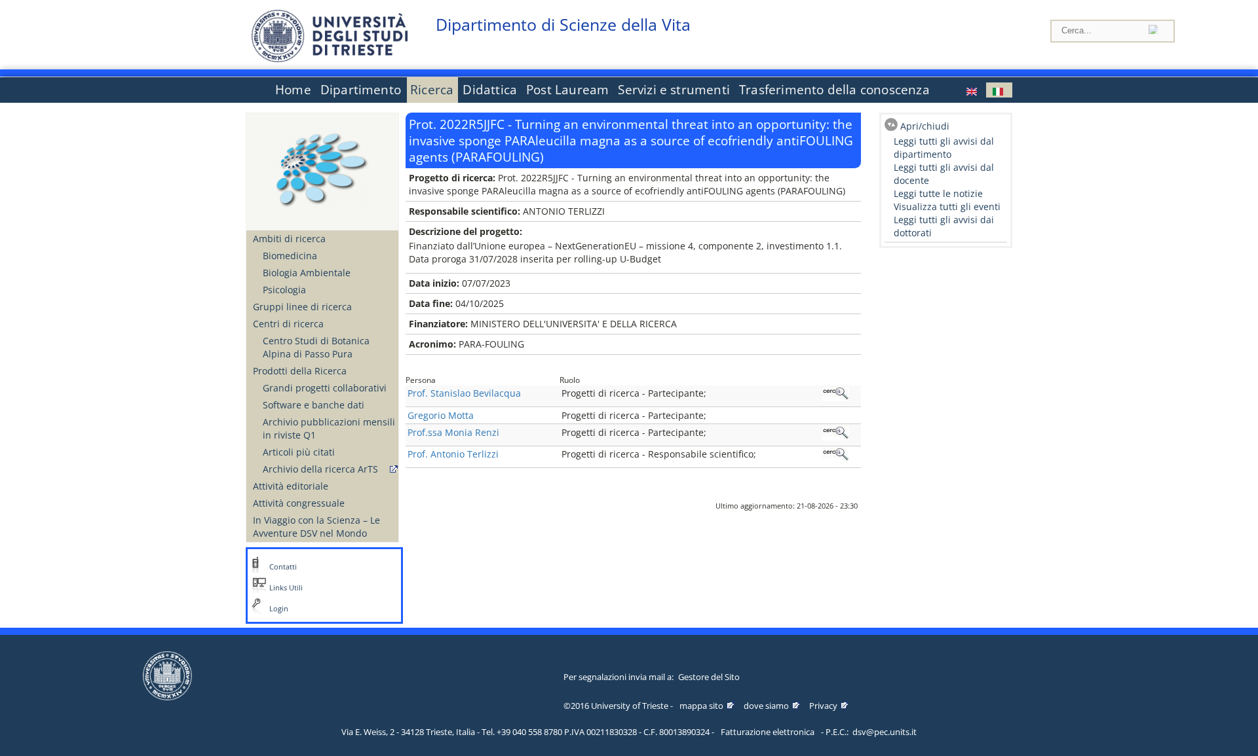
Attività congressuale (299, 503)
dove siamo (766, 705)
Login (278, 608)
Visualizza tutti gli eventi (947, 206)
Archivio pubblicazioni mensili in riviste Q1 (329, 428)
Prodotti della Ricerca (300, 371)
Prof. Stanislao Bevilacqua (464, 393)
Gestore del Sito (709, 677)
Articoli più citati (299, 452)
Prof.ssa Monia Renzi (453, 432)
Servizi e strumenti (674, 89)
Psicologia (284, 289)
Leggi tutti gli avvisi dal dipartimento (944, 147)
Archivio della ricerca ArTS (320, 469)
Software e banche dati (313, 405)
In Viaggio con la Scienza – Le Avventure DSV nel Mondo (316, 526)
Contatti (283, 566)
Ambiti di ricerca (289, 238)
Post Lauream (567, 89)
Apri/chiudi (924, 126)
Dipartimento (360, 89)
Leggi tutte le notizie (938, 193)
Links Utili (286, 587)
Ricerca (431, 89)
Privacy (823, 705)
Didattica (490, 89)
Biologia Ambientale (307, 272)
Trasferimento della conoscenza (834, 89)
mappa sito (701, 705)
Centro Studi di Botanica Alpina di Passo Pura (316, 347)
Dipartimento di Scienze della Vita (563, 24)
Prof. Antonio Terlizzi (453, 454)
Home (293, 89)
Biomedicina (290, 255)
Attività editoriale (290, 486)
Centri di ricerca (288, 323)
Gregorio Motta (441, 415)
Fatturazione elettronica (767, 732)
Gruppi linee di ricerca (302, 306)
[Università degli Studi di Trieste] (330, 58)
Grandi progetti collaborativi (325, 388)
